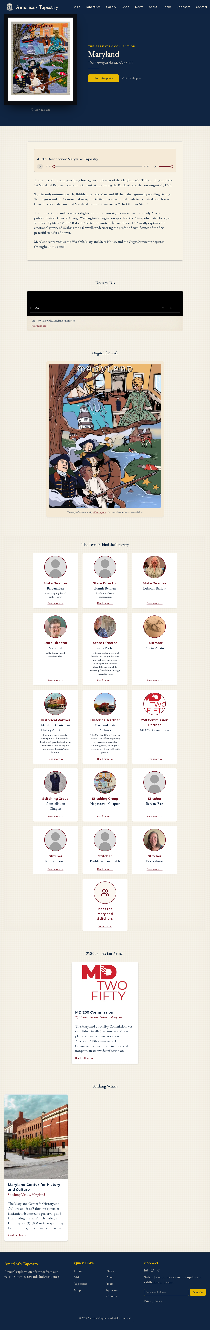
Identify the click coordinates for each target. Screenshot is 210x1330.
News (139, 7)
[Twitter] (152, 1270)
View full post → (40, 325)
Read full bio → (84, 1058)
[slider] (53, 166)
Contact (201, 7)
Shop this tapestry (103, 78)
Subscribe (198, 1292)
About (153, 7)
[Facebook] (158, 1270)
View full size (42, 109)
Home (78, 1271)
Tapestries (93, 7)
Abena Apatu (99, 512)
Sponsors (183, 7)
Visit (77, 7)
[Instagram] (146, 1270)
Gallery (111, 7)
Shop (125, 7)
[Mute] (155, 166)
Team (167, 7)
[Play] (40, 166)
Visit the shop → (131, 78)
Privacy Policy (153, 1301)
